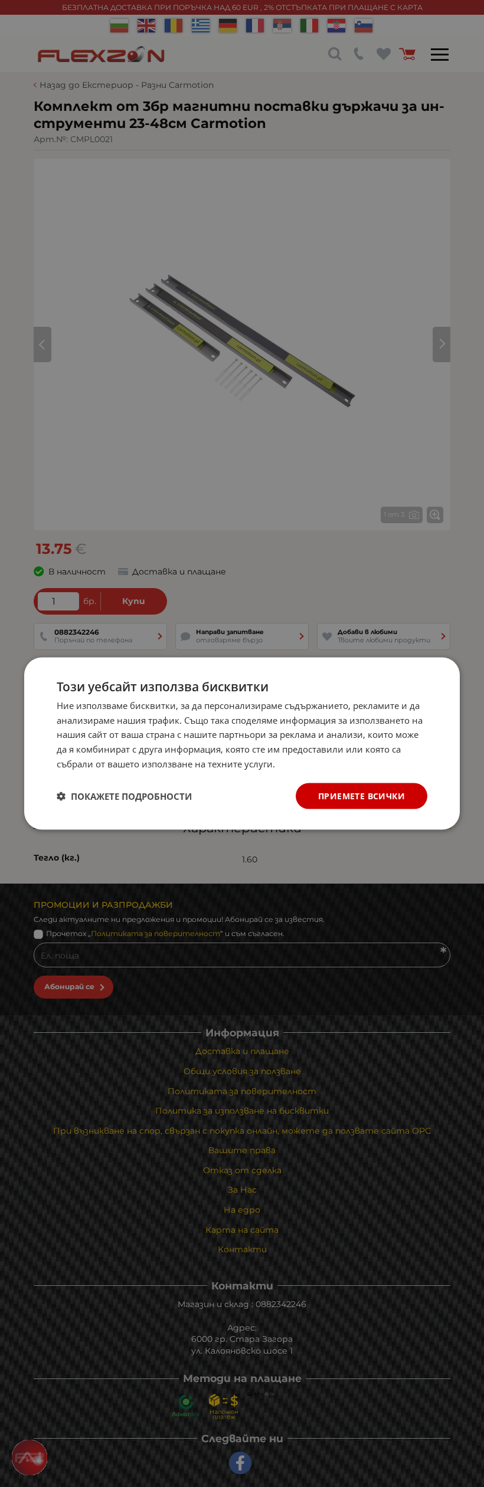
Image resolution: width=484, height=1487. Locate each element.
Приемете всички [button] (361, 795)
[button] (124, 796)
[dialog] (242, 743)
